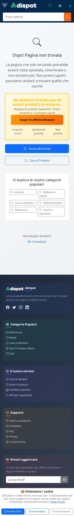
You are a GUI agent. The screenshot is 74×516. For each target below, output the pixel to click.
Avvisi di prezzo (18, 384)
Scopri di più (57, 501)
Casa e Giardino (24, 203)
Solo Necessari (62, 511)
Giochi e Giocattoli (46, 211)
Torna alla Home (39, 149)
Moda (12, 337)
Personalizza (38, 511)
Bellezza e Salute (47, 194)
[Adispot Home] (23, 6)
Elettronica (21, 210)
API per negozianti (20, 395)
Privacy (13, 436)
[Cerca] (67, 17)
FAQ (11, 431)
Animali (19, 192)
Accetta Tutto (14, 511)
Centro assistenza (20, 420)
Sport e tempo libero (21, 348)
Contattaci (38, 242)
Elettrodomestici (53, 203)
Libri (12, 353)
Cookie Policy (17, 442)
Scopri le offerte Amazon (37, 120)
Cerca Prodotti (39, 160)
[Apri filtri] (4, 5)
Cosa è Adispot (18, 379)
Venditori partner (19, 389)
